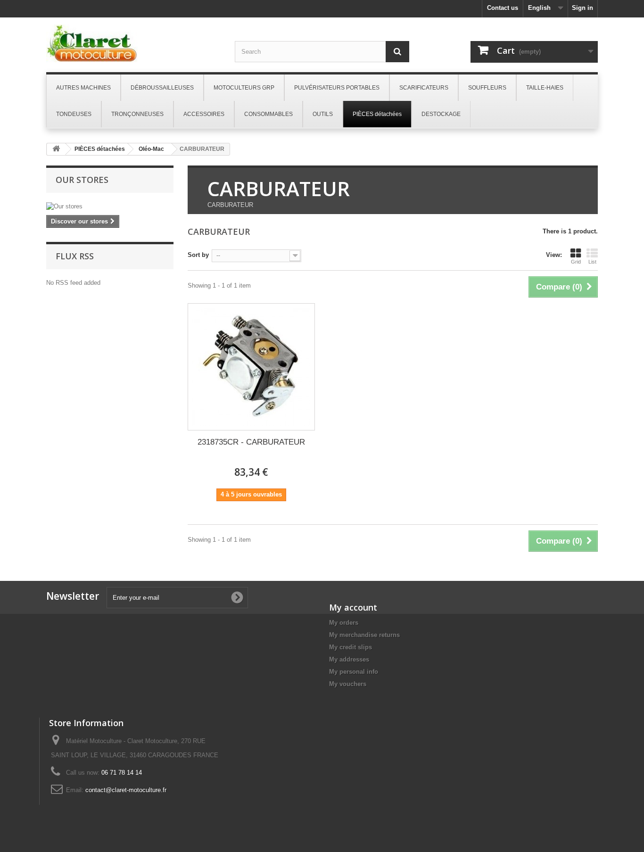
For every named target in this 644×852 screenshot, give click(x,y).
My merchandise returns (364, 634)
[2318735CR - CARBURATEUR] (251, 367)
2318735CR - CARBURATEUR (251, 442)
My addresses (349, 659)
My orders (343, 622)
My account (353, 607)
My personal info (353, 671)
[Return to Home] (56, 149)
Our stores (82, 179)
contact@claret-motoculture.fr (125, 790)
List (592, 262)
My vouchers (347, 683)
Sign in (582, 7)
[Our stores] (109, 206)
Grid (576, 262)
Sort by (198, 254)
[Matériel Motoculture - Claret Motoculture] (133, 43)
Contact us (502, 7)
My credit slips (350, 647)
